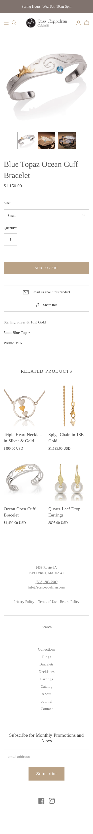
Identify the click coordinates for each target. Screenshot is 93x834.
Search (46, 627)
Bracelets (46, 664)
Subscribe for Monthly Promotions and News (46, 738)
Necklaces (47, 672)
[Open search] (14, 22)
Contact (47, 709)
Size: (7, 203)
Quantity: (10, 228)
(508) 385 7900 (47, 582)
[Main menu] (6, 22)
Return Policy (69, 602)
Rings (46, 657)
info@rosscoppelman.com (46, 587)
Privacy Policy (24, 602)
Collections (46, 649)
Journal (46, 701)
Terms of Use (47, 602)
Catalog (47, 686)
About (46, 694)
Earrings (46, 679)
